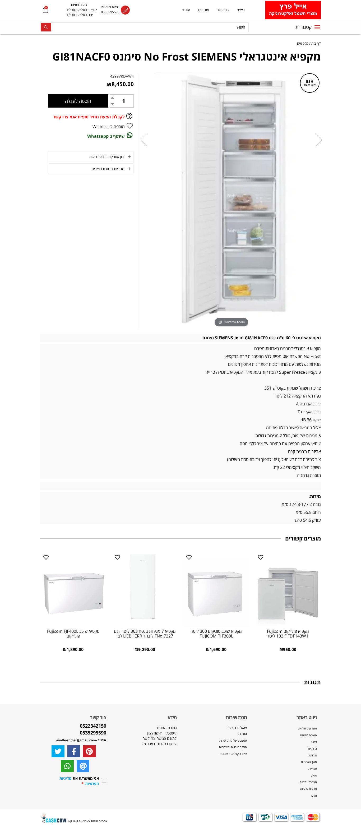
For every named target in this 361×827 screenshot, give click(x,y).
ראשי (241, 9)
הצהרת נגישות (308, 782)
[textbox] (76, 10)
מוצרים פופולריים (307, 728)
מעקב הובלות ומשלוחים (233, 747)
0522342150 (93, 726)
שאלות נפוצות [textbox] (233, 740)
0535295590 (110, 12)
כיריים (314, 775)
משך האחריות (309, 762)
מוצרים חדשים (308, 735)
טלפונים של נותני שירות (233, 740)
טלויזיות (312, 768)
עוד (187, 9)
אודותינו (203, 9)
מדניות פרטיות (308, 789)
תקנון (314, 795)
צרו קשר (223, 9)
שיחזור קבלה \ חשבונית (233, 754)
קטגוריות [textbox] (303, 27)
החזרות (242, 734)
